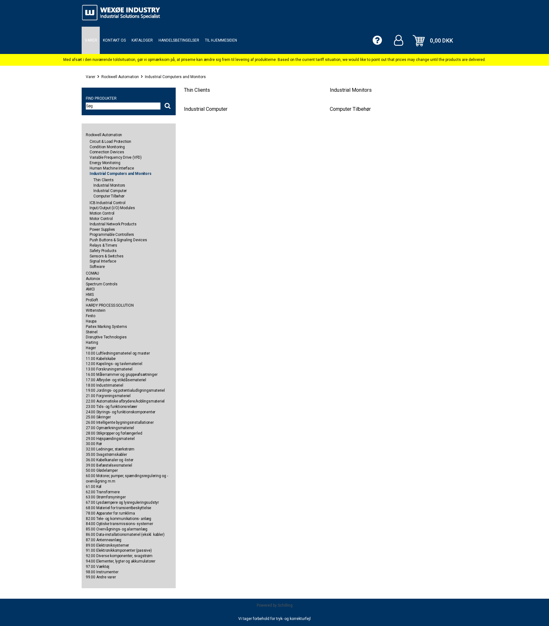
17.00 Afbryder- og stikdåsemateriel (116, 380)
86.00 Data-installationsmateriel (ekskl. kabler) (125, 534)
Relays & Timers (103, 245)
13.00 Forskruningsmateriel (109, 369)
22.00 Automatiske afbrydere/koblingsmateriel (125, 401)
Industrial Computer (110, 191)
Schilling (285, 605)
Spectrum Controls (102, 284)
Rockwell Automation (120, 77)
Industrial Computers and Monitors (175, 77)
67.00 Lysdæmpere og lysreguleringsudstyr (122, 502)
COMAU (92, 273)
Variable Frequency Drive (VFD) (116, 157)
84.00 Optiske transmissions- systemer (119, 524)
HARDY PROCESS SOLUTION (110, 305)
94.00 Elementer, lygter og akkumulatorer (120, 561)
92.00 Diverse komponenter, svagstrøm (119, 556)
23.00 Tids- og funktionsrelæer (111, 406)
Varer (90, 77)
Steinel (92, 332)
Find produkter (101, 98)
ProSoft (92, 300)
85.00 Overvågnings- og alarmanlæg (116, 529)
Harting (92, 342)
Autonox (93, 278)
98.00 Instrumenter (102, 572)
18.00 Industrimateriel (104, 385)
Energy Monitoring (105, 163)
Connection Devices (107, 152)
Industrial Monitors (109, 185)
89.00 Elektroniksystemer (107, 545)
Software (97, 266)
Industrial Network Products (113, 224)
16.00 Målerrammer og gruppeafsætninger (121, 374)
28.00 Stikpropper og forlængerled (114, 433)
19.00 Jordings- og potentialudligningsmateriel (125, 390)
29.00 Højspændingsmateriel (110, 438)
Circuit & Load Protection (110, 141)
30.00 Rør (94, 444)
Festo (90, 316)
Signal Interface (103, 261)
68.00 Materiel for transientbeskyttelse (118, 508)
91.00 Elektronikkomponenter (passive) (119, 550)
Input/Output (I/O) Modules (112, 208)
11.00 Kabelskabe (101, 358)
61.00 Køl (93, 486)
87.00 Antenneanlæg (103, 540)
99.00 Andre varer (101, 577)
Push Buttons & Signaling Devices (118, 240)
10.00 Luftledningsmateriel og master (118, 353)
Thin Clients (103, 180)
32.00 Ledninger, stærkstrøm (110, 449)
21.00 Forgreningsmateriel (108, 396)
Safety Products (103, 251)
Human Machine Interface (112, 168)
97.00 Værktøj (97, 566)
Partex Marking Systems (106, 326)
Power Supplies (102, 229)
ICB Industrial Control (107, 203)
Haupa (91, 321)
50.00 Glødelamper (102, 470)
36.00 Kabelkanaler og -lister (109, 460)
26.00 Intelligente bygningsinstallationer (120, 422)
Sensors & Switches (106, 256)
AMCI (90, 289)
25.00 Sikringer (98, 417)
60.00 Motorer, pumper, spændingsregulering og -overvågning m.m (127, 478)
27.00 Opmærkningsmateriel (110, 428)
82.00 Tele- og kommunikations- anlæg (118, 518)
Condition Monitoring (107, 147)
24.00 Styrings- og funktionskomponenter (120, 412)
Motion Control (102, 213)
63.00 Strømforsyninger (106, 497)
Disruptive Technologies (106, 337)
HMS (89, 294)
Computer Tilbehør (109, 196)
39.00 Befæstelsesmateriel (109, 465)
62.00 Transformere (102, 492)
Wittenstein (95, 310)
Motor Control (101, 218)
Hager (91, 348)
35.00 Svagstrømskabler (106, 454)
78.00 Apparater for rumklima (110, 513)
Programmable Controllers (112, 234)
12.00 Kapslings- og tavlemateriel (114, 364)
